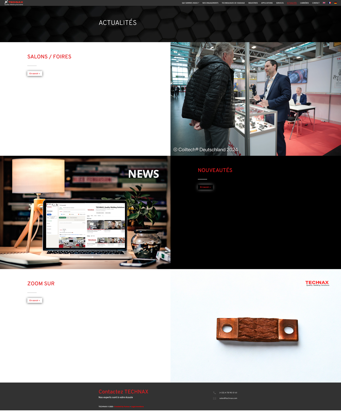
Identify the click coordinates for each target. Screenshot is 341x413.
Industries (253, 3)
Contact (316, 3)
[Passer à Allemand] (335, 4)
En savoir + (34, 73)
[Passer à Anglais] (324, 4)
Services (280, 3)
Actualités (292, 3)
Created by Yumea (122, 407)
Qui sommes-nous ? (190, 3)
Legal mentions (137, 407)
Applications (267, 3)
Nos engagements (210, 3)
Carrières (304, 3)
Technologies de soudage (233, 3)
